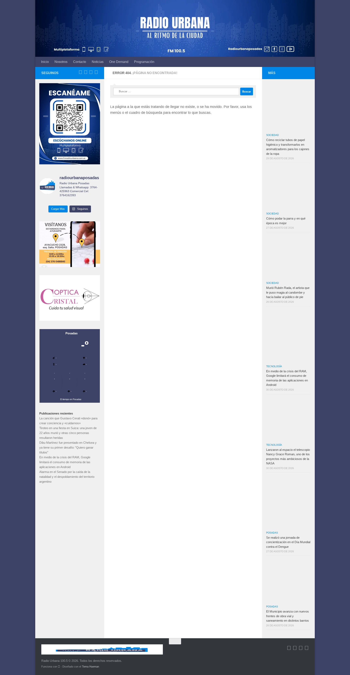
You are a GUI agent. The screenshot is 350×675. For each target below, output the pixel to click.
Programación (144, 62)
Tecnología (274, 366)
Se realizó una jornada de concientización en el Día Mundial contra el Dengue (288, 542)
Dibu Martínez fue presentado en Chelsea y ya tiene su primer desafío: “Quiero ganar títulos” (68, 447)
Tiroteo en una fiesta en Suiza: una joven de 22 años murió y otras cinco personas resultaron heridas (68, 432)
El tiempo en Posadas (70, 399)
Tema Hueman (90, 666)
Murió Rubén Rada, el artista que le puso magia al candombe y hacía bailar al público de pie (287, 292)
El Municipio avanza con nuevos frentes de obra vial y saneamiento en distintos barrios (287, 616)
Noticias (98, 62)
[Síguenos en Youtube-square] (91, 72)
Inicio (45, 62)
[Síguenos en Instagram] (96, 72)
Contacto (79, 62)
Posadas (272, 532)
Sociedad (272, 135)
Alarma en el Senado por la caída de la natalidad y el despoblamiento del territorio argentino (66, 476)
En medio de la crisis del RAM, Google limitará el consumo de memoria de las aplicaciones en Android (64, 462)
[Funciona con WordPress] (59, 666)
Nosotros (60, 62)
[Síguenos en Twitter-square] (86, 72)
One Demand (118, 62)
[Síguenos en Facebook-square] (80, 72)
